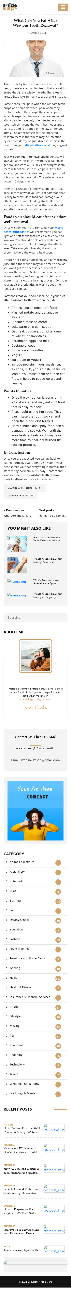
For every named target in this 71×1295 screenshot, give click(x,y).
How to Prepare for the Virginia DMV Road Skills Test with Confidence (20, 1211)
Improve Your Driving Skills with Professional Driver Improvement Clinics (21, 1232)
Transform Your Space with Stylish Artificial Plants (21, 1252)
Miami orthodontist (20, 495)
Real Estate (17, 1045)
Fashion (15, 939)
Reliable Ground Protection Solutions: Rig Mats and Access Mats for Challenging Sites (21, 1191)
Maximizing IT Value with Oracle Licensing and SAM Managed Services (20, 1150)
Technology (17, 1064)
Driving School (19, 920)
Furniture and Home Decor (27, 958)
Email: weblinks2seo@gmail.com (35, 760)
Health (14, 977)
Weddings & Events (22, 1093)
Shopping (16, 1055)
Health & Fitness (20, 987)
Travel (14, 1074)
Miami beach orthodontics (24, 488)
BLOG (13, 891)
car (12, 910)
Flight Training (19, 949)
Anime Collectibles (22, 862)
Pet (12, 1035)
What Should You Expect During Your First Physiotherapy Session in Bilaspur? (47, 560)
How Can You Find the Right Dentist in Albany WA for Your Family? (47, 539)
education (16, 929)
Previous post (14, 510)
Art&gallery (17, 871)
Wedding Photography (24, 1084)
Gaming (15, 968)
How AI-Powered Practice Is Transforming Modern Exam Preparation (21, 1171)
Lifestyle (15, 1016)
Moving (15, 1026)
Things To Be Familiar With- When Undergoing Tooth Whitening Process (52, 515)
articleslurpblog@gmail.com (35, 699)
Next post (46, 510)
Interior (15, 1006)
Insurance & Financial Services (30, 997)
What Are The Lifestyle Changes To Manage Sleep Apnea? (18, 515)
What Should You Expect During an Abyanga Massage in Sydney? (47, 595)
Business (16, 900)
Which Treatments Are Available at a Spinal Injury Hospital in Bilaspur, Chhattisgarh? (47, 582)
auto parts (16, 881)
